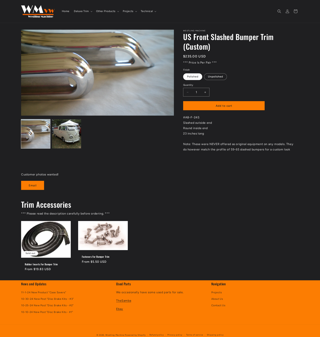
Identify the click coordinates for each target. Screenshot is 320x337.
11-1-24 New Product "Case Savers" (43, 292)
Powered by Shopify (135, 335)
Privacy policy (174, 335)
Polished (192, 76)
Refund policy (156, 335)
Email (32, 185)
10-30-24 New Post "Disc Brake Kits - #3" (47, 299)
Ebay (119, 309)
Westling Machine (114, 335)
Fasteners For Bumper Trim (95, 256)
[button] (83, 11)
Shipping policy (215, 335)
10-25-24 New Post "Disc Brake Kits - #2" (47, 305)
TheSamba (123, 300)
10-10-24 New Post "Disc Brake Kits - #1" (47, 312)
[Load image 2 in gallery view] (66, 133)
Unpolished (215, 76)
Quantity (188, 85)
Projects (216, 292)
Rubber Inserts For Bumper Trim (41, 264)
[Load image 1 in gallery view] (35, 133)
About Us (217, 299)
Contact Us (218, 305)
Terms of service (194, 335)
